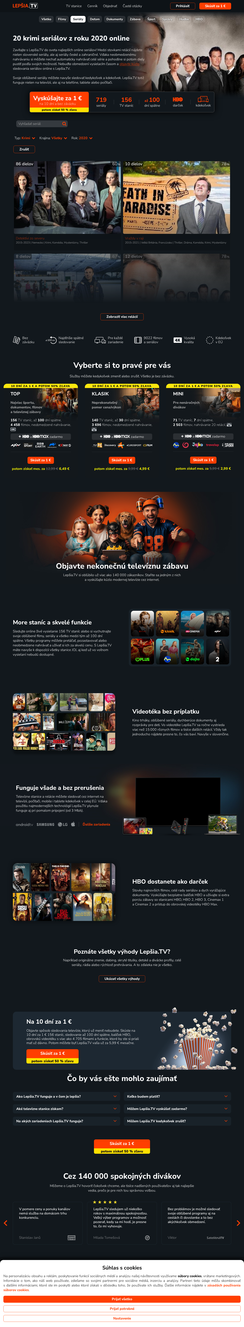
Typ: (22, 138)
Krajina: (51, 138)
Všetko (46, 19)
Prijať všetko (122, 1299)
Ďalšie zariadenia (96, 824)
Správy (167, 19)
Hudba (184, 19)
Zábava (135, 19)
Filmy (62, 19)
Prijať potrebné (122, 1308)
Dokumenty (114, 19)
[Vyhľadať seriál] (64, 124)
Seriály (78, 19)
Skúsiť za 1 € (215, 6)
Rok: (79, 138)
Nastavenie (122, 1318)
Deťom (95, 19)
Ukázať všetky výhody (122, 978)
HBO (199, 19)
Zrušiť (24, 149)
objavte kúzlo (129, 64)
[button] (5, 1223)
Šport (151, 19)
